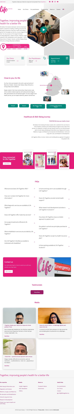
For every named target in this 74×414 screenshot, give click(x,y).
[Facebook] (49, 1)
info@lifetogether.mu (64, 393)
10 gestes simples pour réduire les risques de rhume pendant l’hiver (22, 2)
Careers (59, 390)
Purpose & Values (42, 386)
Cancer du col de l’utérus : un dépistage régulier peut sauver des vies (52, 326)
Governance (41, 388)
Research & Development (6, 399)
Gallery (21, 390)
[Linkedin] (52, 1)
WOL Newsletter (23, 388)
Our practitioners (61, 386)
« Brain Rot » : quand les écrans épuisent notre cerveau (18, 356)
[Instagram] (55, 1)
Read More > (39, 2)
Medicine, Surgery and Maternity (8, 391)
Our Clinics (60, 388)
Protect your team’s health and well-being (7, 403)
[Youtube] (57, 1)
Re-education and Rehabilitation (8, 394)
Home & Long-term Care (6, 397)
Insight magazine (23, 386)
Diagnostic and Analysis (6, 389)
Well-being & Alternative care (7, 386)
